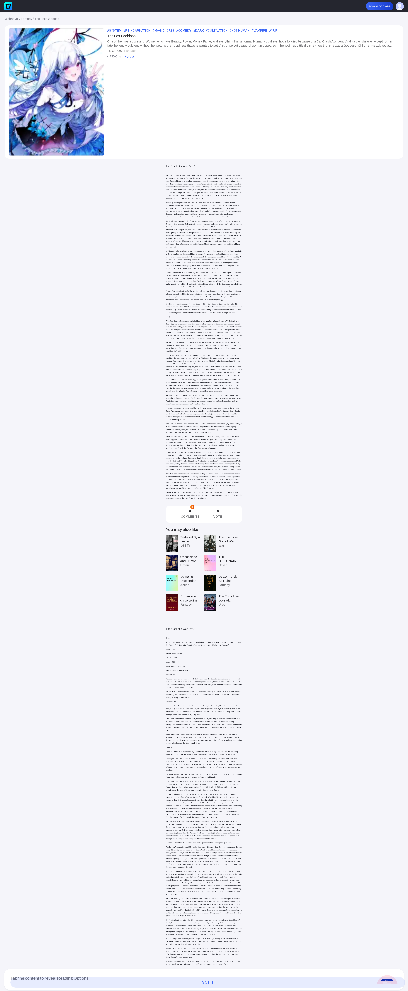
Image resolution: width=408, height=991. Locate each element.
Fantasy (26, 18)
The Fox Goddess (46, 18)
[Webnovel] (8, 6)
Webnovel (12, 18)
